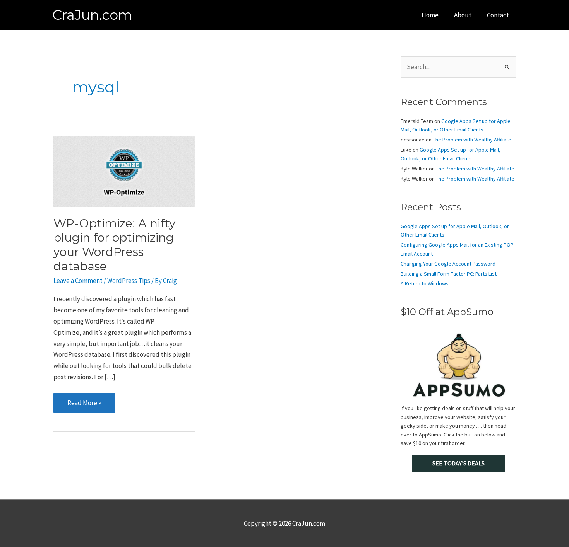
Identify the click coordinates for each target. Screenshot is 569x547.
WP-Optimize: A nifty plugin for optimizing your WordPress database (114, 244)
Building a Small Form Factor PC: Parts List (449, 273)
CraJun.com (92, 15)
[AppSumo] (458, 364)
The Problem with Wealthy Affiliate (472, 139)
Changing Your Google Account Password (448, 263)
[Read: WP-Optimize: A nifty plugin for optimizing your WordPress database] (124, 170)
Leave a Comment (78, 280)
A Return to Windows (425, 283)
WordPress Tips (128, 280)
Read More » (84, 405)
